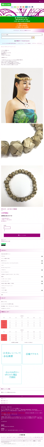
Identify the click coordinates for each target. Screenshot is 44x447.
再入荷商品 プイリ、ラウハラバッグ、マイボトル (9, 306)
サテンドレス (39, 43)
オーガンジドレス (21, 43)
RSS (39, 437)
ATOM (42, 437)
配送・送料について (10, 437)
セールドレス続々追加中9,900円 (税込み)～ (9, 43)
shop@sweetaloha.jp (4, 422)
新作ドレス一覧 (3, 301)
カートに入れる (23, 235)
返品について (3, 239)
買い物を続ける (3, 221)
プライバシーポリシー (29, 437)
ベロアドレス (34, 43)
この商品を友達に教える (5, 218)
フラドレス (17, 30)
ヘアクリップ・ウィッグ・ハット (9, 46)
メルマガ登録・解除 (35, 437)
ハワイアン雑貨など (27, 43)
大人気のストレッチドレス (5, 308)
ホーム (2, 46)
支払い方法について (4, 437)
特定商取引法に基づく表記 (5, 241)
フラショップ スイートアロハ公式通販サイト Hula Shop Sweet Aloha (22, 12)
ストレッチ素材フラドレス (26, 30)
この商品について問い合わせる (6, 219)
